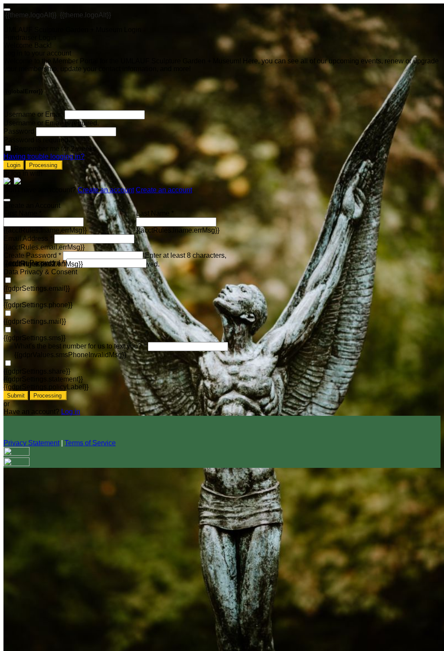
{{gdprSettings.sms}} (34, 338)
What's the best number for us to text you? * (80, 346)
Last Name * (155, 213)
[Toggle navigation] (6, 9)
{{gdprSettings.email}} (36, 288)
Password (18, 131)
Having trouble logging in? (44, 156)
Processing (44, 165)
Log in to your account (37, 53)
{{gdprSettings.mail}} (34, 321)
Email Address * (27, 238)
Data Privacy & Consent (40, 272)
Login (13, 165)
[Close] (6, 200)
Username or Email (33, 114)
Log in (70, 411)
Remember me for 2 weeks (55, 148)
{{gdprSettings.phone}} (37, 305)
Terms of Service (90, 443)
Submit (16, 395)
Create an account (106, 190)
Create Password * (32, 255)
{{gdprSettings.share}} (36, 371)
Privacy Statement (31, 443)
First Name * (22, 213)
